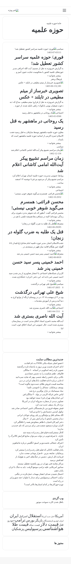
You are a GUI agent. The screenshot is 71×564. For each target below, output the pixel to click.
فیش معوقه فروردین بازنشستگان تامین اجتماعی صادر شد (37, 408)
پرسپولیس (33, 528)
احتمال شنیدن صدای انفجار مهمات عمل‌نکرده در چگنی (39, 474)
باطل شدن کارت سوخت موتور (49, 502)
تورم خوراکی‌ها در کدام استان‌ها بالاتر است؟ (43, 484)
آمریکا (59, 516)
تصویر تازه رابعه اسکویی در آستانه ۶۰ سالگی (43, 370)
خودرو (11, 520)
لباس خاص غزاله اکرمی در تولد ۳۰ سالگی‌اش (43, 394)
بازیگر (39, 520)
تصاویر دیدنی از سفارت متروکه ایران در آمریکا (42, 401)
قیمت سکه (34, 525)
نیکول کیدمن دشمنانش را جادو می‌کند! (46, 411)
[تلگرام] (68, 552)
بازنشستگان (48, 521)
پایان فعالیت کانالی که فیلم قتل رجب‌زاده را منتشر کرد (39, 450)
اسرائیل (23, 516)
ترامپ (19, 520)
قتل (61, 524)
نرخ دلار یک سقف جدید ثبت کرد (49, 404)
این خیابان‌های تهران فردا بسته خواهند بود (44, 398)
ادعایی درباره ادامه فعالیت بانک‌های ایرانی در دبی (41, 380)
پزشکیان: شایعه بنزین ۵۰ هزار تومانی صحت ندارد (41, 453)
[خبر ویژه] (13, 10)
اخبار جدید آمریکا (48, 516)
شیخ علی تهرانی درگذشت (39, 292)
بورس (30, 520)
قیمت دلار (49, 524)
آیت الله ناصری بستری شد (38, 316)
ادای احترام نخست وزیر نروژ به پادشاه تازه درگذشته (40, 366)
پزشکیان (18, 529)
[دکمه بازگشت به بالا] (70, 555)
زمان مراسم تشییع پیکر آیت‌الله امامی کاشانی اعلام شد (37, 164)
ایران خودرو (58, 521)
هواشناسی (52, 528)
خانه (59, 23)
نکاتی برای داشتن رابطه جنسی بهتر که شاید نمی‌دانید (39, 377)
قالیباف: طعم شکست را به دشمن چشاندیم (44, 373)
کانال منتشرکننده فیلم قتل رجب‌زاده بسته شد (43, 432)
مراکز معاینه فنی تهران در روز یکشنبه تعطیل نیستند (40, 463)
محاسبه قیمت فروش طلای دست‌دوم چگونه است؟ (41, 384)
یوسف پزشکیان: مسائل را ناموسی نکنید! (45, 387)
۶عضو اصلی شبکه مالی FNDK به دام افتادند (43, 363)
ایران (14, 516)
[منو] (64, 11)
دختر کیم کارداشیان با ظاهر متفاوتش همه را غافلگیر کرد (38, 422)
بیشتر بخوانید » (54, 75)
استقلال (34, 516)
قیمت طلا (20, 524)
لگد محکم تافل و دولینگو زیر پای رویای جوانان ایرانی (40, 415)
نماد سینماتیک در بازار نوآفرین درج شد (46, 391)
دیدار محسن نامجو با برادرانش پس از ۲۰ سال (43, 418)
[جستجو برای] (6, 11)
